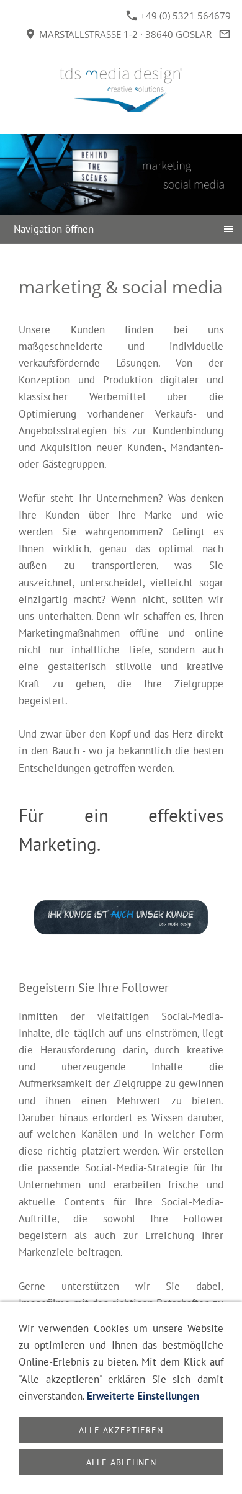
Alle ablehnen (121, 1462)
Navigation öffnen (54, 229)
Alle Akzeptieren (121, 1430)
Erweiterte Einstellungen (143, 1396)
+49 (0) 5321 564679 (184, 15)
